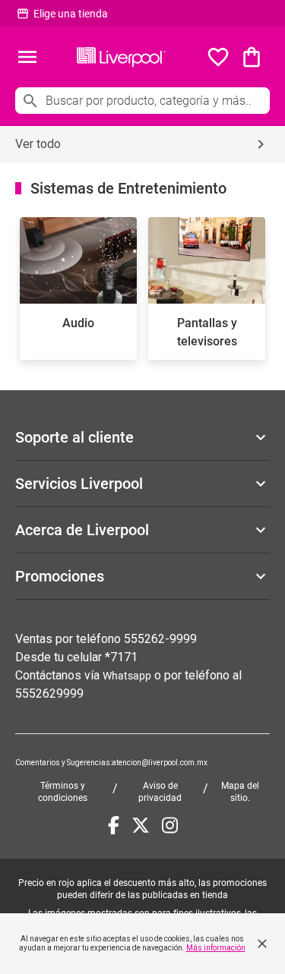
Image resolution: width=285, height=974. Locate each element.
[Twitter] (140, 825)
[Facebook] (113, 825)
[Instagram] (170, 825)
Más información (215, 948)
